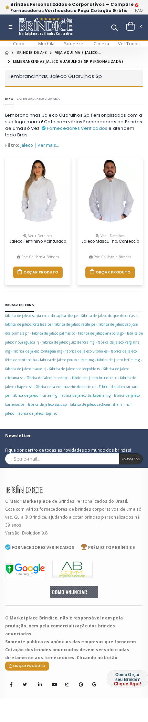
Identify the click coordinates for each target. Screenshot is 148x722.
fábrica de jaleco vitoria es (86, 351)
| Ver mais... (47, 145)
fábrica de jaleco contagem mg (37, 351)
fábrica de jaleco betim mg (118, 359)
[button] (114, 28)
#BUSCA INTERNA (19, 304)
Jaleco (27, 145)
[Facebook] (11, 684)
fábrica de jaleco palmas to (53, 333)
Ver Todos (129, 44)
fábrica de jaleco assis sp (47, 404)
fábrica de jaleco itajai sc (37, 413)
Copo (18, 44)
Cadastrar (130, 458)
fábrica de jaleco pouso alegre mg (67, 359)
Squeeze (73, 44)
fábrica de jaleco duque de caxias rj (109, 315)
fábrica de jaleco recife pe (74, 324)
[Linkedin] (38, 680)
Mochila (46, 44)
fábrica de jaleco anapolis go (101, 333)
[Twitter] (25, 684)
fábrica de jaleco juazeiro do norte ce (65, 386)
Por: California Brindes (39, 256)
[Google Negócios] (92, 680)
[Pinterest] (79, 680)
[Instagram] (65, 680)
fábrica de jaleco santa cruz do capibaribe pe (41, 315)
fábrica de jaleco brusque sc (94, 377)
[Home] (7, 52)
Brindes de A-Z (32, 52)
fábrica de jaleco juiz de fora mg (68, 342)
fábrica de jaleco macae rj (25, 368)
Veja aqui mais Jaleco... (78, 52)
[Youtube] (52, 680)
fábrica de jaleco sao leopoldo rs (74, 368)
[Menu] (10, 27)
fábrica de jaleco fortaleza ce (28, 324)
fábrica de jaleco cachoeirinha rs (96, 404)
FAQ (139, 10)
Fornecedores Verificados (76, 128)
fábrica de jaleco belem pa (47, 377)
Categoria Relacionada (38, 98)
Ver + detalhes (39, 235)
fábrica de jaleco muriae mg (34, 395)
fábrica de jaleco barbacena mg (85, 395)
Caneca (101, 44)
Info (9, 98)
